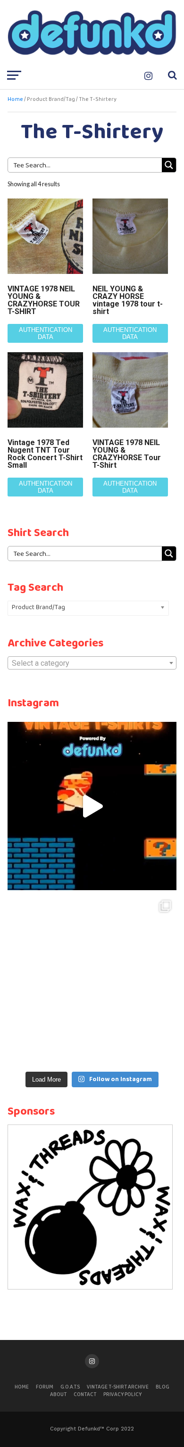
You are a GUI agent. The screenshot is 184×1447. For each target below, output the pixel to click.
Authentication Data (45, 333)
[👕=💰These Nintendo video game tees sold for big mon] (92, 806)
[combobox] (92, 663)
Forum (44, 1387)
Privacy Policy (122, 1394)
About (58, 1394)
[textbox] (92, 663)
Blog (162, 1387)
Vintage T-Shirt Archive (118, 1387)
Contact (85, 1394)
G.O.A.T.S (70, 1387)
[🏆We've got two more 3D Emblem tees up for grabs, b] (92, 979)
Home (15, 99)
